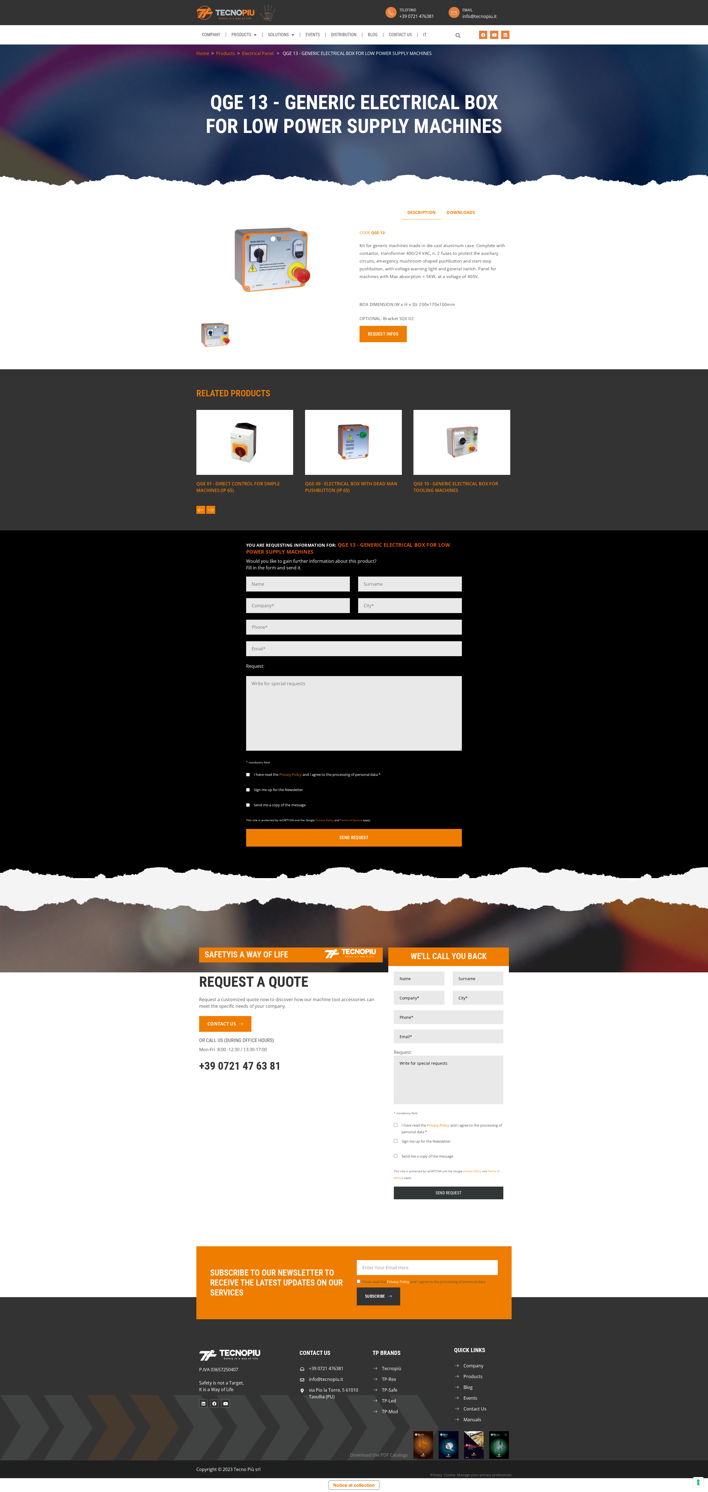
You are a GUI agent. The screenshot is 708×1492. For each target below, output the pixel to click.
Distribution (343, 34)
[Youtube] (494, 35)
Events (313, 34)
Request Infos (383, 334)
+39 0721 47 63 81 (240, 1065)
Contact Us (400, 34)
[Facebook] (483, 35)
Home (202, 53)
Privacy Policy (290, 774)
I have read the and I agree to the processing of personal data (423, 1281)
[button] (457, 35)
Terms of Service (351, 820)
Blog (373, 34)
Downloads (461, 212)
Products (241, 34)
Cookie (449, 1474)
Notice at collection (354, 1485)
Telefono (407, 10)
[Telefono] (391, 12)
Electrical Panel (258, 53)
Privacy (436, 1474)
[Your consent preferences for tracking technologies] (698, 1482)
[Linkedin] (505, 35)
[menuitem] (425, 34)
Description (421, 212)
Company (211, 34)
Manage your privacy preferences (484, 1474)
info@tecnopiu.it (479, 16)
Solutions (278, 34)
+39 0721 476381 (416, 16)
